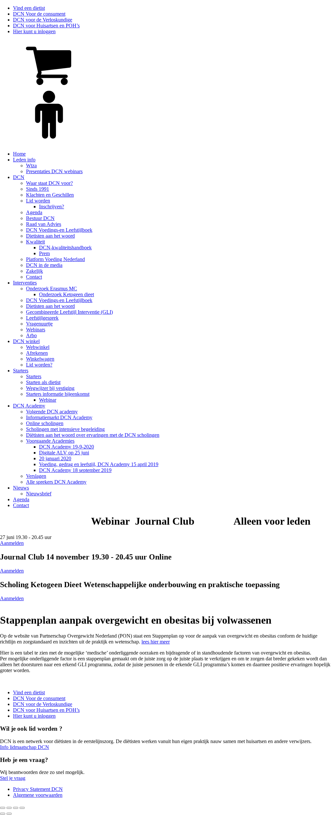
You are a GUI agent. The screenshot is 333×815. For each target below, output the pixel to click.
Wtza (31, 165)
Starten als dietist (43, 382)
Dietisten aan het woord (50, 236)
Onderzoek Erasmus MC (51, 288)
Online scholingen (44, 423)
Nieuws (21, 487)
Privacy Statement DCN (38, 789)
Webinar (47, 400)
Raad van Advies (43, 224)
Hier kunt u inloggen (34, 31)
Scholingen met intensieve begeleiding (65, 429)
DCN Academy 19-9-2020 (66, 446)
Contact (34, 277)
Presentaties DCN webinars (54, 171)
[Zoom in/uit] (2, 808)
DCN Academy (29, 405)
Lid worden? (39, 364)
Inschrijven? (51, 206)
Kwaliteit (35, 241)
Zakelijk (34, 271)
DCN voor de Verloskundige (42, 19)
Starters (20, 370)
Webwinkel (37, 347)
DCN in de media (44, 265)
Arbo (31, 335)
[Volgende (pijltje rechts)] (9, 814)
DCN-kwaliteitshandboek (65, 247)
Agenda (34, 212)
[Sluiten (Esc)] (22, 808)
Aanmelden (12, 543)
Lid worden (38, 200)
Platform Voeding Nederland (55, 259)
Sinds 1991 (37, 189)
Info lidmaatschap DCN (24, 747)
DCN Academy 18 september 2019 (75, 470)
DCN (18, 177)
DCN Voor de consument (39, 14)
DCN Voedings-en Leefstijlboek (59, 230)
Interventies (25, 282)
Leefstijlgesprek (42, 318)
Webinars (35, 329)
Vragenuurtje (39, 323)
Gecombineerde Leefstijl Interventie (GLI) (69, 312)
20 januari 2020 (55, 458)
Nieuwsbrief (38, 493)
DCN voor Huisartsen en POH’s (46, 25)
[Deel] (15, 808)
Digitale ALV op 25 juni (64, 452)
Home (19, 154)
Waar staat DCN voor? (49, 183)
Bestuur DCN (40, 218)
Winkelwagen (40, 359)
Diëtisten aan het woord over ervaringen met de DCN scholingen (92, 435)
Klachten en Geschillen (50, 195)
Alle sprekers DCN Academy (56, 482)
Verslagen (36, 476)
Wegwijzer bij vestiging (50, 388)
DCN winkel (26, 341)
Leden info (24, 159)
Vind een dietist (29, 8)
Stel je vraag (12, 778)
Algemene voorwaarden (37, 795)
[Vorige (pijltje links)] (2, 814)
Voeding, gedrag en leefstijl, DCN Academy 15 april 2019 (98, 464)
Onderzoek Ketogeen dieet (66, 294)
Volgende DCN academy (52, 411)
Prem (44, 253)
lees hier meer (155, 641)
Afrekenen (37, 353)
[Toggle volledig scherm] (9, 808)
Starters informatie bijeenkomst (57, 394)
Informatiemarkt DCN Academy (59, 417)
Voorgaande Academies (50, 441)
